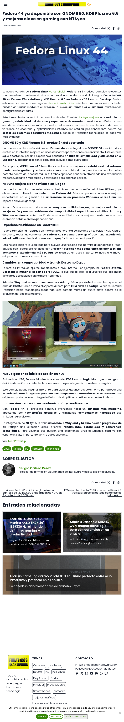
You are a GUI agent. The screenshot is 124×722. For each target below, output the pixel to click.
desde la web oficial (61, 103)
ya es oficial (57, 91)
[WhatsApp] (101, 674)
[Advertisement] (59, 626)
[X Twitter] (81, 674)
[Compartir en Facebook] (113, 28)
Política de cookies (76, 716)
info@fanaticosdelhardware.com (96, 665)
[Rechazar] (120, 713)
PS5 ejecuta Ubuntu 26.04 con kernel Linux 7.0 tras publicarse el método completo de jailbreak (93, 492)
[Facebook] (77, 674)
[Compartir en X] (108, 28)
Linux (7, 448)
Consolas (39, 665)
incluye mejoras (89, 117)
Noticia (17, 448)
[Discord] (96, 674)
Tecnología (53, 448)
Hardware (55, 665)
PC (26, 448)
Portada (56, 678)
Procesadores (56, 684)
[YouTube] (91, 674)
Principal (38, 684)
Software (37, 448)
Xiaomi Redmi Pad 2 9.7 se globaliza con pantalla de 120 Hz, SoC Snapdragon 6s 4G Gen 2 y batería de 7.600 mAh (32, 492)
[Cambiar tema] (89, 4)
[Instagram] (86, 674)
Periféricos (58, 672)
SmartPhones (41, 691)
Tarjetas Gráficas (44, 697)
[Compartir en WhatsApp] (118, 28)
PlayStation (40, 678)
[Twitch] (106, 674)
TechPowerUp (17, 441)
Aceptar (42, 716)
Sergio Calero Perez (35, 468)
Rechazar (56, 716)
